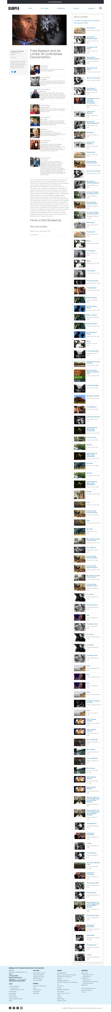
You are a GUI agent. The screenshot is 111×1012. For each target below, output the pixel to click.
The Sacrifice (91, 28)
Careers (59, 997)
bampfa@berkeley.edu (15, 977)
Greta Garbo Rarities (93, 417)
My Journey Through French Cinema (93, 539)
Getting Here (12, 991)
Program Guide (61, 1000)
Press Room (60, 991)
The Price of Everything (90, 834)
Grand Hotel (90, 935)
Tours (34, 987)
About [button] (76, 8)
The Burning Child (92, 281)
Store (10, 1000)
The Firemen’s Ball (93, 883)
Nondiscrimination (86, 990)
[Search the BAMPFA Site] (101, 8)
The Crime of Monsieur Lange (92, 37)
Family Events (37, 989)
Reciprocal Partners (88, 983)
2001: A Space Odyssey (91, 720)
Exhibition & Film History (64, 976)
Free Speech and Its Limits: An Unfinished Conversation (93, 101)
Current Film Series (38, 976)
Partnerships (60, 998)
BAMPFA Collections (63, 980)
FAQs (58, 995)
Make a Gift (84, 973)
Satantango (90, 222)
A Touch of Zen (91, 437)
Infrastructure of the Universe (93, 362)
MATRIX (59, 978)
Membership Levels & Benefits (90, 981)
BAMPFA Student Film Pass (17, 989)
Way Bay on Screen (93, 396)
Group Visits (12, 995)
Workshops (36, 991)
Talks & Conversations (39, 986)
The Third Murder (92, 739)
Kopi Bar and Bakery (63, 989)
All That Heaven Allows (92, 307)
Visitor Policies (13, 997)
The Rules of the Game (92, 47)
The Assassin (91, 251)
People (59, 987)
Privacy (83, 992)
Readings (35, 993)
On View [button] (44, 8)
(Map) (10, 973)
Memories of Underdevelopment (93, 58)
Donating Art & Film (88, 974)
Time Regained (91, 288)
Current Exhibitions (38, 974)
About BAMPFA (61, 973)
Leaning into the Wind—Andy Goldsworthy (92, 429)
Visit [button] (30, 8)
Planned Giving (86, 976)
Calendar (61, 8)
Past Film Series (37, 980)
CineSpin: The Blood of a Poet (93, 701)
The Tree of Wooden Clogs (93, 863)
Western (89, 445)
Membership (84, 978)
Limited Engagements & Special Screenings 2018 (87, 21)
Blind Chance (91, 749)
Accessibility (12, 993)
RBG (88, 615)
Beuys (89, 241)
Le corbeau (90, 594)
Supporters (84, 985)
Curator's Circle (87, 979)
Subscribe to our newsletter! (17, 980)
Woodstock (90, 132)
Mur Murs (90, 463)
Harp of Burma (91, 547)
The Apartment (91, 823)
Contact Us (12, 979)
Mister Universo (92, 297)
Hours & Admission (14, 986)
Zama (88, 666)
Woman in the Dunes (93, 78)
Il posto (89, 843)
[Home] (15, 8)
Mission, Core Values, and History (66, 974)
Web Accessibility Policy (88, 988)
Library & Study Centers (16, 998)
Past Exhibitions (37, 978)
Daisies (89, 491)
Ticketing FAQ (14, 988)
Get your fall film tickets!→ (55, 1)
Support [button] (91, 8)
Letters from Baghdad (91, 112)
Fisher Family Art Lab (63, 993)
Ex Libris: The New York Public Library (93, 192)
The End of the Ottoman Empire (92, 162)
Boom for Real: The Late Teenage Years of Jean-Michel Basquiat (93, 799)
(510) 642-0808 (13, 975)
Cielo (88, 502)
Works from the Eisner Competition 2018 (93, 372)
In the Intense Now (93, 351)
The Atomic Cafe (92, 605)
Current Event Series (39, 973)
